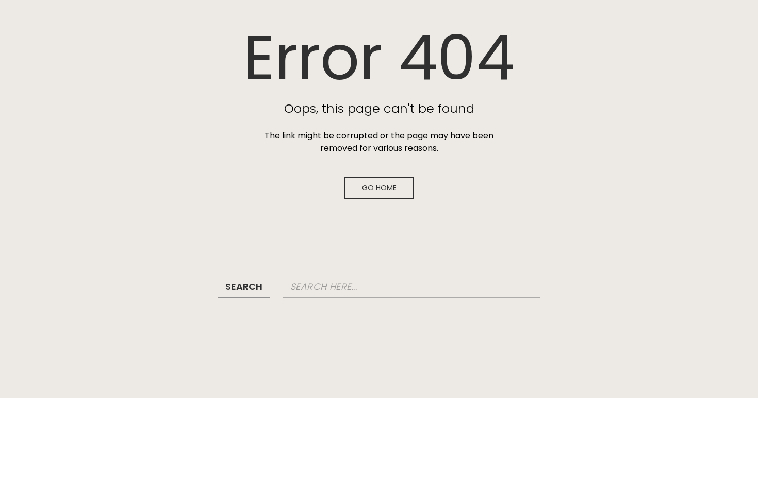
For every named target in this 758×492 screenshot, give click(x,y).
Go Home (379, 188)
